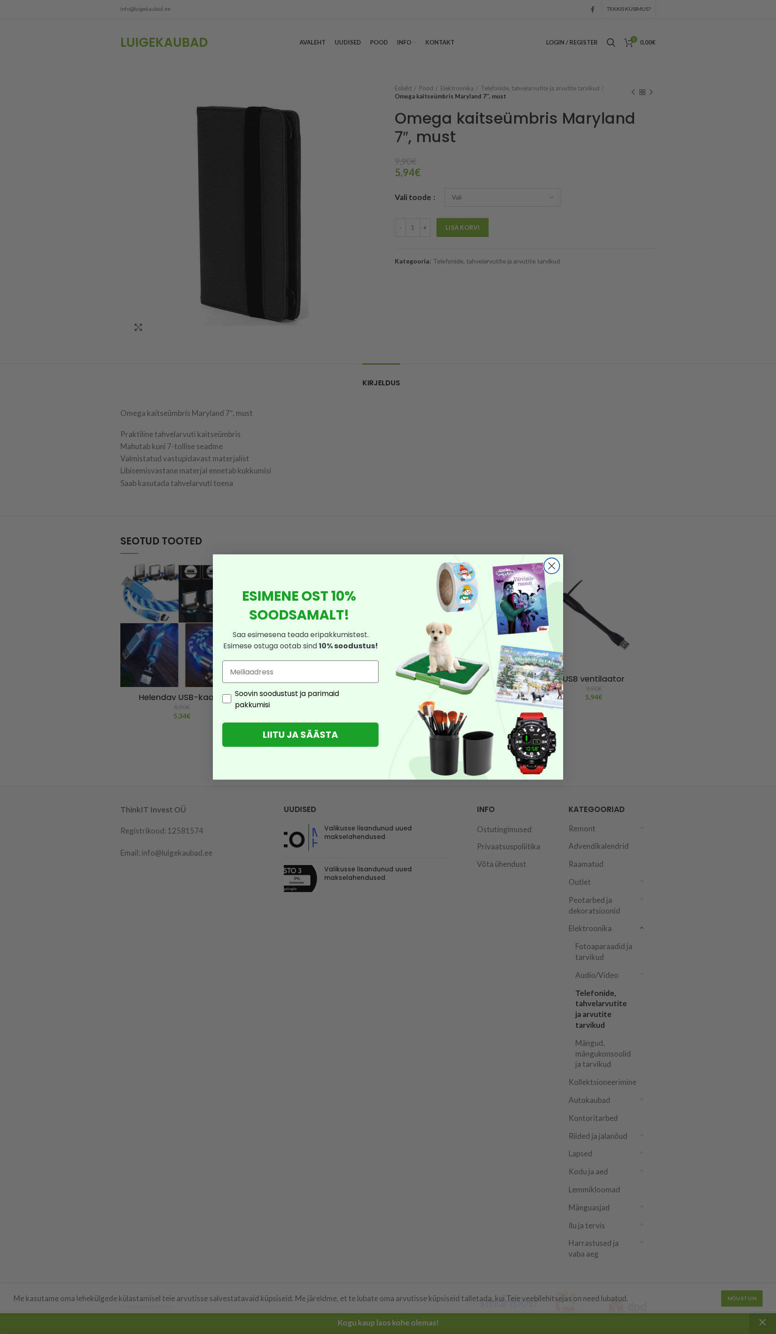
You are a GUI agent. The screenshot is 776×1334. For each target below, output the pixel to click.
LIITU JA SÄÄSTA (300, 734)
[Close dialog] (552, 566)
